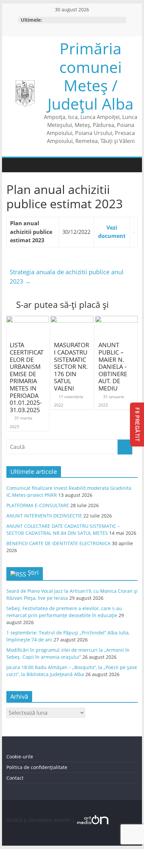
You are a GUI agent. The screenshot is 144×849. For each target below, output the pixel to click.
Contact (14, 778)
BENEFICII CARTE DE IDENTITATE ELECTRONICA (58, 543)
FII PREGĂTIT (137, 424)
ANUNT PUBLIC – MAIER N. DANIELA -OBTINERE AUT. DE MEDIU (112, 366)
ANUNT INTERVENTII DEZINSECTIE (44, 515)
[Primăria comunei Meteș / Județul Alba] (13, 165)
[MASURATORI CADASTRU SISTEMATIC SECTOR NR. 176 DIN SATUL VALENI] (72, 320)
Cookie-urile (19, 756)
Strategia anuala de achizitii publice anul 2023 (67, 277)
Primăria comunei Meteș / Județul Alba (91, 76)
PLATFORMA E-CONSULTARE (37, 505)
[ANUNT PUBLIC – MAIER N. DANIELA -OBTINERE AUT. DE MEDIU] (116, 320)
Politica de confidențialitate (36, 767)
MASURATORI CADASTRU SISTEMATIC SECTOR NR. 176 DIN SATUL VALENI (71, 366)
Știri (33, 572)
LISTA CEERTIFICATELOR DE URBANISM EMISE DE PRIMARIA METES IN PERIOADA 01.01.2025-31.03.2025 (27, 377)
